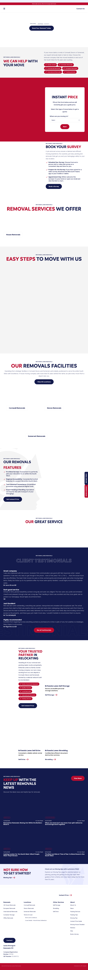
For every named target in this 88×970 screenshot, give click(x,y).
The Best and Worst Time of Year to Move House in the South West (64, 855)
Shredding (56, 908)
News (72, 908)
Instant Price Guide (76, 921)
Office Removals (8, 918)
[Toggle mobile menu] (4, 8)
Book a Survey (86, 491)
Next (65, 127)
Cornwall (67, 52)
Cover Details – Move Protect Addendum (36, 920)
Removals (7, 817)
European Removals (9, 908)
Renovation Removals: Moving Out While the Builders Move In (22, 823)
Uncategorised (50, 817)
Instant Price (86, 478)
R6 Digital (83, 966)
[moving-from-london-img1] (23, 828)
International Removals (10, 911)
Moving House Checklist (77, 924)
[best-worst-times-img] (65, 828)
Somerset (80, 52)
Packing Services (75, 911)
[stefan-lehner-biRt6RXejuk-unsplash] (23, 797)
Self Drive (56, 911)
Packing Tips (74, 915)
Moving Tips (74, 918)
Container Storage (8, 915)
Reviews (72, 928)
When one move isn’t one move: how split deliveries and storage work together (63, 823)
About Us (73, 905)
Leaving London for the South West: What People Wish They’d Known (21, 855)
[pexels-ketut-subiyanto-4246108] (65, 797)
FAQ (71, 931)
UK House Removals (9, 905)
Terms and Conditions (31, 917)
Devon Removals (29, 908)
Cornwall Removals (29, 905)
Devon (73, 52)
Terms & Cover (28, 915)
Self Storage (56, 905)
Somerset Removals (30, 911)
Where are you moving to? (59, 116)
